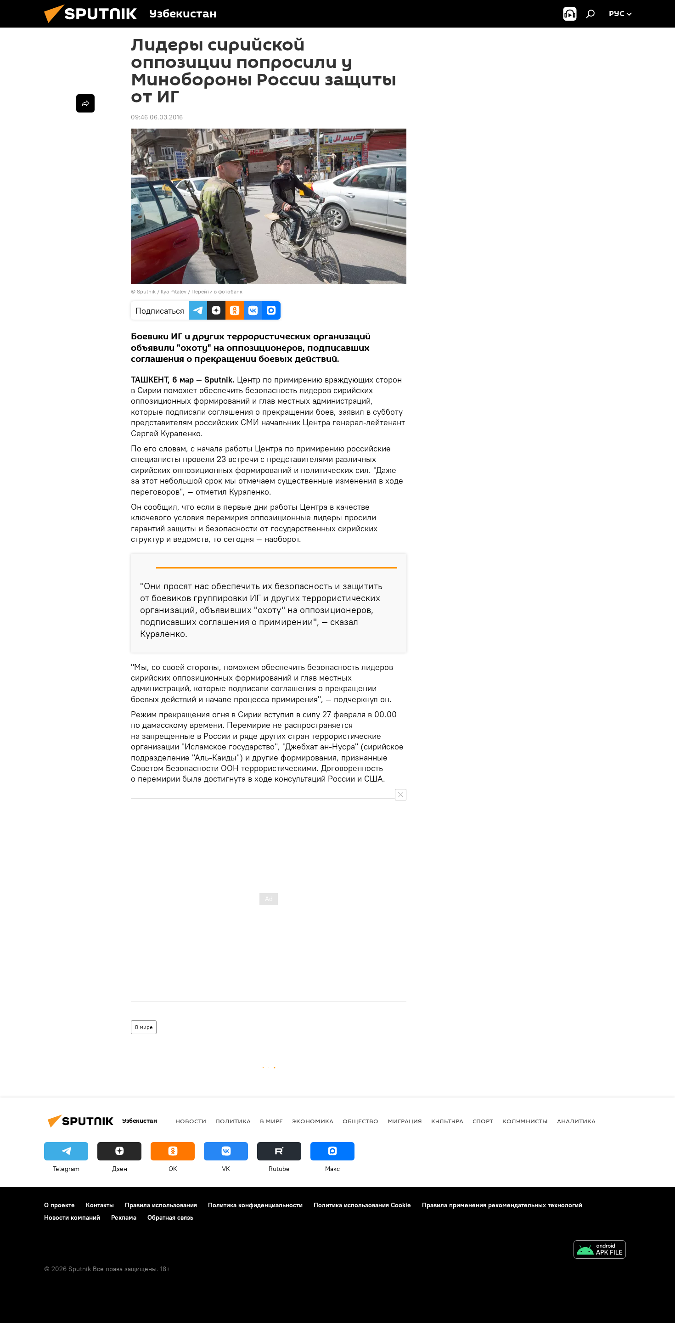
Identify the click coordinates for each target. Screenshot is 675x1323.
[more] (85, 103)
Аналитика (576, 1121)
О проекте (59, 1205)
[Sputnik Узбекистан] (94, 25)
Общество (360, 1121)
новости (190, 1121)
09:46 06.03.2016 (157, 117)
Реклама (123, 1217)
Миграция (405, 1121)
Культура (447, 1121)
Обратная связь (170, 1217)
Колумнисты (525, 1121)
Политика (233, 1121)
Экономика (312, 1121)
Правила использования (161, 1205)
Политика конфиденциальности (255, 1205)
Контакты (100, 1205)
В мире (143, 1027)
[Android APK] (599, 1250)
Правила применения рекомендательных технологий (502, 1205)
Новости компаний (72, 1217)
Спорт (482, 1121)
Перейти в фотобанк (216, 291)
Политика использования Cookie (362, 1205)
